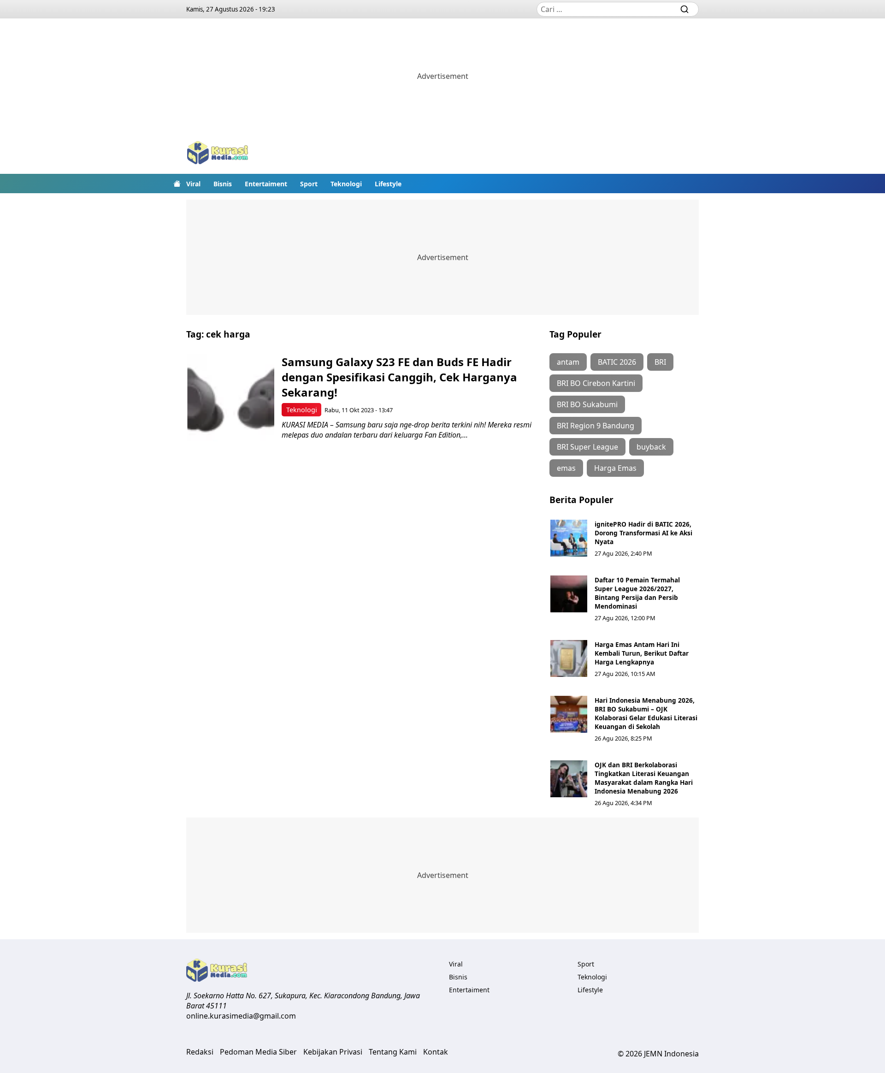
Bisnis (222, 183)
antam (568, 362)
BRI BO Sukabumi (587, 404)
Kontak (435, 1052)
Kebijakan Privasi (332, 1052)
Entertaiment (266, 183)
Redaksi (199, 1052)
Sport (309, 183)
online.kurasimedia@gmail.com (241, 1016)
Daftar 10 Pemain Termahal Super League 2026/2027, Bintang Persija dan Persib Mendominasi (637, 593)
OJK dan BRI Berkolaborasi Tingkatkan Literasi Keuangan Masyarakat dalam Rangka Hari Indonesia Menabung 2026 (644, 777)
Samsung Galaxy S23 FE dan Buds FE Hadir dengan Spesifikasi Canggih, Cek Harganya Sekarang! (399, 377)
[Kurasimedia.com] (217, 153)
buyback (651, 447)
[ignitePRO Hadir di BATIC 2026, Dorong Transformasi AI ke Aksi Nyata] (568, 538)
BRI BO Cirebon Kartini (596, 383)
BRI (660, 362)
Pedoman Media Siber (258, 1052)
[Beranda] (177, 183)
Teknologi (346, 183)
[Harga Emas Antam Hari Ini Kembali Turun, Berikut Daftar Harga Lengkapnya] (568, 658)
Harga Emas (615, 468)
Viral (193, 183)
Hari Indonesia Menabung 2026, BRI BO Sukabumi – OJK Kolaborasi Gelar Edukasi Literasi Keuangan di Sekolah (646, 713)
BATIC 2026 (617, 362)
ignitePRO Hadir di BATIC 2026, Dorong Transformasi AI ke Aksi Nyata (643, 533)
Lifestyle (388, 183)
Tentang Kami (393, 1052)
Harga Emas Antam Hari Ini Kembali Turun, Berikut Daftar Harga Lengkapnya (642, 653)
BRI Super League (587, 447)
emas (566, 468)
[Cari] (684, 9)
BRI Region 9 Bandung (595, 426)
